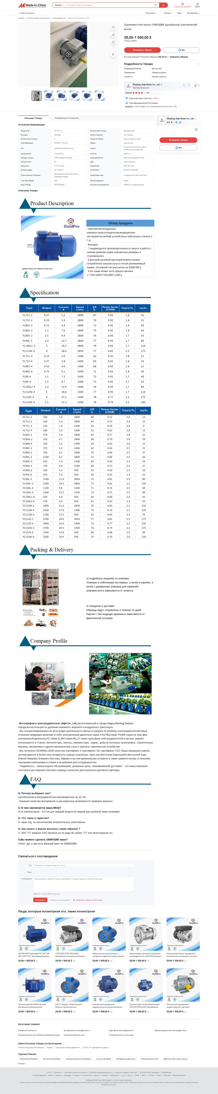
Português (67, 1075)
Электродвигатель (59, 18)
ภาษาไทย (150, 1075)
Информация (166, 1072)
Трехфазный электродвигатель (76, 1030)
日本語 (137, 1075)
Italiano (96, 1075)
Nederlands (114, 1075)
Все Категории (27, 13)
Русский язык (87, 1075)
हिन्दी (143, 1075)
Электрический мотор (149, 1059)
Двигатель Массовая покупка (175, 1059)
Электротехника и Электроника (38, 18)
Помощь (167, 13)
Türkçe (158, 1075)
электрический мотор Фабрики (78, 1059)
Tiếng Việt (167, 1075)
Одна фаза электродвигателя (121, 1030)
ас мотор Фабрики (103, 1059)
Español (58, 1075)
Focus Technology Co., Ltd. (107, 1080)
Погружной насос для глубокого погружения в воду (39, 1035)
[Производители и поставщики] (32, 5)
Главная (21, 18)
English (50, 1075)
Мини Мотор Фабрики (29, 1059)
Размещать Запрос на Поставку (87, 900)
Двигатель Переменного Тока (78, 18)
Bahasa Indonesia (179, 1075)
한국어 (130, 1075)
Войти (197, 6)
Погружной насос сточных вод (121, 1035)
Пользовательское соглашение (75, 1072)
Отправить (40, 899)
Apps (179, 13)
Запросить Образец (179, 57)
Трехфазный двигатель (125, 1059)
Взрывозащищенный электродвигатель (170, 1030)
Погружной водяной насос (74, 1035)
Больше (21, 1063)
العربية (123, 1075)
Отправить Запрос (142, 50)
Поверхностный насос (27, 1030)
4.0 (168, 122)
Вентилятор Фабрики (52, 1059)
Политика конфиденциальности (100, 1072)
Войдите (129, 106)
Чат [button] (183, 50)
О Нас (49, 1072)
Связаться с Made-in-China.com (126, 1072)
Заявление (58, 1072)
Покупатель (150, 13)
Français (76, 1075)
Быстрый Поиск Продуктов (149, 1072)
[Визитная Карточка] (196, 129)
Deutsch (105, 1075)
